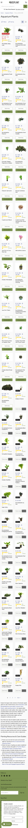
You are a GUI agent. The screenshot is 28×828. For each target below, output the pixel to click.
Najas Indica (5, 507)
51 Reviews (10, 579)
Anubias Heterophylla (7, 279)
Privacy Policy (12, 813)
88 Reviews (23, 631)
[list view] (25, 21)
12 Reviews (23, 40)
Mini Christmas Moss (21, 633)
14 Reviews (10, 425)
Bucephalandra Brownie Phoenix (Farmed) (19, 281)
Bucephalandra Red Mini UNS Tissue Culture (20, 371)
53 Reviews (23, 367)
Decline (13, 821)
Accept (13, 817)
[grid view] (22, 21)
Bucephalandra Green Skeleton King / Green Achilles (7, 557)
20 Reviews (23, 425)
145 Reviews (9, 504)
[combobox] (12, 6)
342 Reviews (9, 40)
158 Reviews (23, 605)
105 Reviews (23, 158)
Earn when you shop (20, 9)
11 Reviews (23, 396)
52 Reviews (23, 656)
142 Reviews (23, 188)
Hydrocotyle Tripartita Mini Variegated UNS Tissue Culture (7, 634)
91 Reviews (10, 397)
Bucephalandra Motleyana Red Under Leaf (21, 45)
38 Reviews (10, 656)
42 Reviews (23, 71)
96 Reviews (10, 129)
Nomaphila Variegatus (7, 454)
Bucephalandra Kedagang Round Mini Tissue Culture (21, 312)
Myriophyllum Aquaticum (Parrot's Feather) (20, 481)
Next (18, 697)
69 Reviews (23, 217)
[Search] (25, 6)
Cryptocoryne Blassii (7, 220)
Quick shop (7, 50)
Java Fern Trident (6, 310)
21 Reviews (23, 276)
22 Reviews (10, 188)
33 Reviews (23, 100)
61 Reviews (23, 477)
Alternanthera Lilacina (21, 250)
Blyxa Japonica (19, 583)
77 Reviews (10, 682)
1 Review (23, 553)
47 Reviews (10, 276)
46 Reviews (23, 307)
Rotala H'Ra (18, 685)
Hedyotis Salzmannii (6, 190)
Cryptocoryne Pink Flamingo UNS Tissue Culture (21, 221)
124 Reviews (9, 367)
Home (2, 13)
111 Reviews (23, 682)
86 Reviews (23, 451)
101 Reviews (9, 71)
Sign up (22, 792)
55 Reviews (10, 477)
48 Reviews (23, 247)
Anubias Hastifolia (6, 480)
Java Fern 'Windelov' (20, 607)
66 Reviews (10, 338)
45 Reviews (10, 217)
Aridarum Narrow (20, 398)
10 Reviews (23, 580)
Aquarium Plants (9, 13)
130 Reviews (9, 307)
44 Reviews (23, 338)
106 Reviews (23, 129)
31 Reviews (10, 100)
